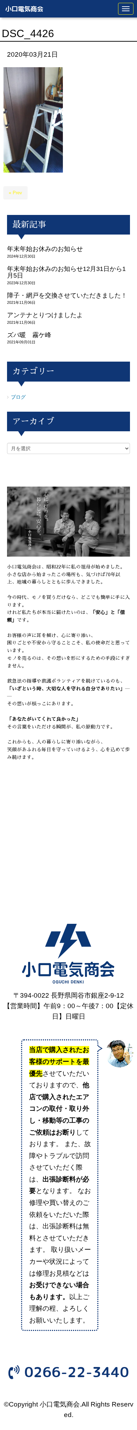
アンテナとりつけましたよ (45, 315)
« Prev (15, 192)
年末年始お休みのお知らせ (45, 248)
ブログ (18, 397)
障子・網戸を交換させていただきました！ (67, 295)
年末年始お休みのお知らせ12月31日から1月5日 (66, 272)
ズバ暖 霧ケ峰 (29, 335)
